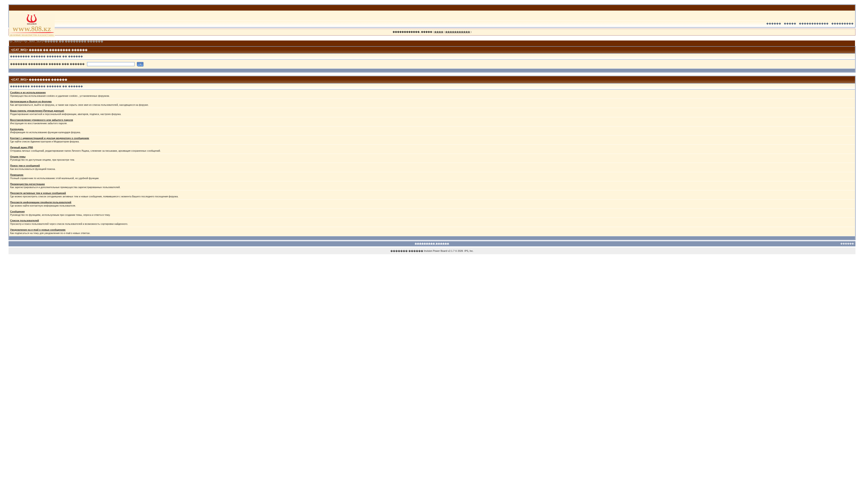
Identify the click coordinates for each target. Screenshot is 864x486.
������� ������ (406, 251)
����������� (457, 32)
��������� (842, 23)
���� (438, 32)
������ (773, 23)
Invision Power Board (435, 251)
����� (790, 23)
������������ (814, 23)
